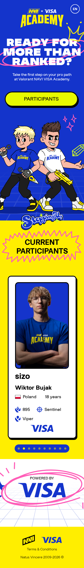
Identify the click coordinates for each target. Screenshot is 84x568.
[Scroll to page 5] (39, 448)
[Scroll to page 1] (18, 448)
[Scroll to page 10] (66, 448)
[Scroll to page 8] (55, 448)
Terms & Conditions (42, 549)
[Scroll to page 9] (60, 448)
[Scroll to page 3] (29, 448)
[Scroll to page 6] (44, 448)
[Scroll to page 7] (49, 448)
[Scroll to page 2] (23, 448)
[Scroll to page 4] (34, 448)
